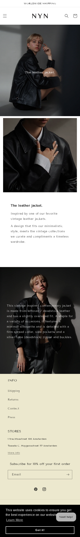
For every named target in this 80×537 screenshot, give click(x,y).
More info (14, 452)
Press (11, 417)
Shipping (14, 391)
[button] (5, 16)
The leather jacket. (40, 72)
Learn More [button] (14, 520)
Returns (13, 399)
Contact (13, 408)
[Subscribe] (67, 474)
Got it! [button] (39, 530)
